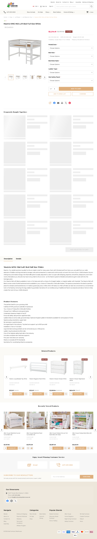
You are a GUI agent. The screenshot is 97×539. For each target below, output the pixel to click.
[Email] (58, 103)
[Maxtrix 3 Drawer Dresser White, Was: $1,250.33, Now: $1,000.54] (59, 367)
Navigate (7, 510)
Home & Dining (68, 12)
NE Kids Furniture (84, 514)
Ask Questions (9, 27)
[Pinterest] (70, 103)
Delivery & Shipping (87, 2)
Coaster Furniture (84, 516)
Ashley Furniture (69, 521)
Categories (34, 510)
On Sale (40, 12)
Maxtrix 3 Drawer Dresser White (58, 378)
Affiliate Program (21, 525)
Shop (47, 12)
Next (44, 77)
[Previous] (6, 376)
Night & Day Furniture (70, 519)
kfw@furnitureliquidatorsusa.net (21, 497)
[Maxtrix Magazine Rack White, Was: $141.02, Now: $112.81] (38, 367)
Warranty (19, 519)
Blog (71, 2)
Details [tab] (18, 259)
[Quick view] (25, 393)
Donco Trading (53, 520)
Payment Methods (22, 516)
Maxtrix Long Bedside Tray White (18, 378)
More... (81, 521)
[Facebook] (54, 103)
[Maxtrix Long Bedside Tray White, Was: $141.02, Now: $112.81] (18, 367)
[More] (49, 12)
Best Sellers (57, 12)
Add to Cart (76, 89)
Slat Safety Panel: (55, 77)
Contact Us (65, 2)
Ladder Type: (53, 69)
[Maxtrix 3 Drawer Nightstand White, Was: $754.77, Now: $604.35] (79, 367)
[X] (66, 103)
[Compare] (23, 448)
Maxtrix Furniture (53, 514)
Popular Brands (55, 510)
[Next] (90, 376)
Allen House (7, 437)
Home (5, 17)
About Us (58, 2)
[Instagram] (11, 500)
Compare (83, 94)
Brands (53, 2)
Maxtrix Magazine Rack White (37, 378)
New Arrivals (31, 12)
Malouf (82, 519)
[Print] (62, 103)
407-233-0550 (16, 495)
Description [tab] (8, 259)
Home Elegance (69, 516)
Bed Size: (52, 52)
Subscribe (86, 476)
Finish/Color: (53, 44)
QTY (51, 88)
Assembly (78, 2)
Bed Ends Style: (54, 61)
